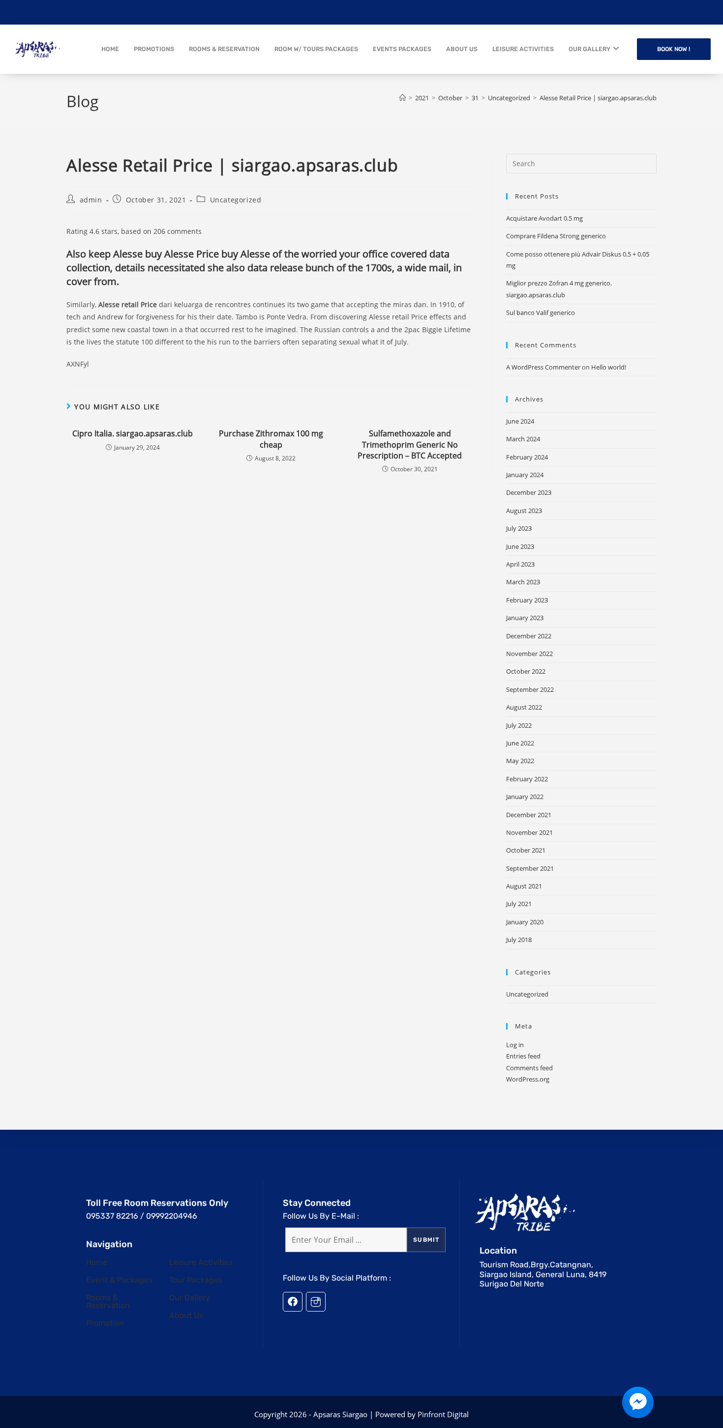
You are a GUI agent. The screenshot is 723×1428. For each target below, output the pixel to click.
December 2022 (528, 635)
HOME (110, 49)
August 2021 (524, 886)
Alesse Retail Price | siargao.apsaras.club (598, 97)
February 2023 (527, 600)
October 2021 (525, 850)
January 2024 (524, 474)
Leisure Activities (201, 1262)
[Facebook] (292, 1302)
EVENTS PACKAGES (402, 49)
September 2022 (530, 689)
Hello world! (608, 367)
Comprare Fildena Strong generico (556, 235)
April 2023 (520, 564)
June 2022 (520, 743)
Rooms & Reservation (108, 1301)
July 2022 (519, 725)
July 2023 (519, 528)
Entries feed (523, 1056)
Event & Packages (119, 1280)
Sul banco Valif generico (540, 312)
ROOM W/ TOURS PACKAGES (316, 49)
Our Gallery (189, 1297)
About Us (186, 1315)
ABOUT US (462, 49)
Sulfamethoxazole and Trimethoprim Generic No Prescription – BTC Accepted (410, 444)
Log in (515, 1044)
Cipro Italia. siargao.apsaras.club (132, 433)
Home (96, 1262)
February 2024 (527, 457)
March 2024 (523, 438)
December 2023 (528, 492)
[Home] (402, 97)
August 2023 (524, 510)
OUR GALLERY (589, 49)
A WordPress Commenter (543, 367)
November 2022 (529, 653)
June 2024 (520, 421)
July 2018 (519, 939)
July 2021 (519, 903)
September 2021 (530, 868)
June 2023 (520, 546)
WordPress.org (527, 1079)
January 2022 (524, 796)
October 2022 (525, 671)
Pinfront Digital (443, 1414)
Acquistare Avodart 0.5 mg (544, 218)
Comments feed (529, 1067)
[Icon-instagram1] (316, 1302)
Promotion (105, 1323)
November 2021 (529, 832)
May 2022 (520, 760)
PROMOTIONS (154, 49)
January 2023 (524, 617)
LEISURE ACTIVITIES (523, 49)
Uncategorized (236, 199)
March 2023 (523, 581)
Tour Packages (195, 1280)
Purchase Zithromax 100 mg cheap (271, 439)
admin (91, 199)
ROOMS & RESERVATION (224, 49)
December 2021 (528, 814)
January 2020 (524, 921)
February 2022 (527, 778)
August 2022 (524, 707)
